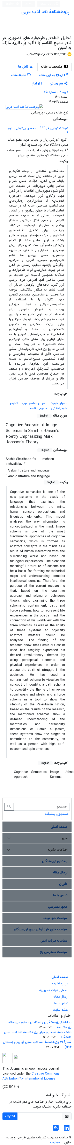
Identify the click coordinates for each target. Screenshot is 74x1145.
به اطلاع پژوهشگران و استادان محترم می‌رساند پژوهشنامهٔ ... (40, 1025)
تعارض (13, 403)
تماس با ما (60, 895)
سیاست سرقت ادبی (53, 940)
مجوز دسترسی (57, 906)
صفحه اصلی (59, 826)
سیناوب (55, 1142)
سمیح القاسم (38, 408)
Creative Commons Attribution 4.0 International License (30, 1076)
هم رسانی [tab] (56, 83)
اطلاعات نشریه (57, 849)
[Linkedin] (67, 1129)
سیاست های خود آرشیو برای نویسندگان (40, 929)
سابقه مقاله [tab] (18, 75)
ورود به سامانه (48, 4)
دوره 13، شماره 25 (56, 92)
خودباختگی (59, 408)
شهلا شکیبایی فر (57, 128)
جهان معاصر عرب (33, 403)
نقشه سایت (60, 1009)
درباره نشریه (60, 983)
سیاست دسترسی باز (53, 952)
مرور (64, 838)
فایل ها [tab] (23, 66)
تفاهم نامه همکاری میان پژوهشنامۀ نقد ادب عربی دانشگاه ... (38, 1034)
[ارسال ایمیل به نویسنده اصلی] (43, 127)
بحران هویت (58, 403)
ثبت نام (29, 4)
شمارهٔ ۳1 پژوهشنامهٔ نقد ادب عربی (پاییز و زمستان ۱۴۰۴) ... (37, 1044)
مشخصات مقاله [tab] (52, 66)
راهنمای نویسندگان (54, 861)
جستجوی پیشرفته (57, 813)
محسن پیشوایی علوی (21, 128)
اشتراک (10, 1116)
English (10, 4)
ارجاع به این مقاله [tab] (51, 75)
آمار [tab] (34, 83)
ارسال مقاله (59, 872)
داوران (63, 883)
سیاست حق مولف (55, 918)
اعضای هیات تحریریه (53, 990)
